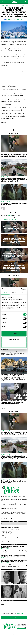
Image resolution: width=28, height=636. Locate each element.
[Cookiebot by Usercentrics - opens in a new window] (21, 289)
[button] (26, 523)
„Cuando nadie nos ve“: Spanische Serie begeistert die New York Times (14, 203)
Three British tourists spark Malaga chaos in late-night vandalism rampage (12, 547)
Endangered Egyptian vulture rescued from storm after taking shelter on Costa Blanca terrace (14, 551)
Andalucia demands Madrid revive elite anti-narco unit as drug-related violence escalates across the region (14, 565)
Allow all (14, 333)
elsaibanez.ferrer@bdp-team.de (16, 19)
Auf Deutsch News (16, 121)
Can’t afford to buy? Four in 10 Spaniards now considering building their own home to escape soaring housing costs (13, 556)
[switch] (25, 319)
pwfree (16, 129)
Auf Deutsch (15, 5)
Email (2, 604)
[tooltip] (6, 208)
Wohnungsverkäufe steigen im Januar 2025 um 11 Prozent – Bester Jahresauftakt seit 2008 (12, 375)
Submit (14, 617)
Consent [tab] (5, 292)
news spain (5, 129)
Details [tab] (14, 292)
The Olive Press (22, 129)
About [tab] (23, 292)
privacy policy (20, 613)
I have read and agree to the (13, 613)
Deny (14, 345)
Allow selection (14, 339)
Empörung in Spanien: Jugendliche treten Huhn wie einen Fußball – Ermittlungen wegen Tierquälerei (14, 155)
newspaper (11, 129)
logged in (9, 215)
